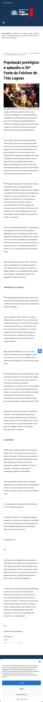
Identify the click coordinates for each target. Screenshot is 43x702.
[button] (40, 661)
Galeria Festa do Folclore (17, 54)
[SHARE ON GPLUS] (12, 642)
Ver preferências (21, 694)
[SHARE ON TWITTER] (5, 642)
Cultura (33, 53)
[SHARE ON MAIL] (19, 642)
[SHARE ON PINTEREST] (16, 642)
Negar (21, 689)
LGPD (18, 699)
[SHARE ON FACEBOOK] (8, 642)
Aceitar (21, 683)
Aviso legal (24, 699)
